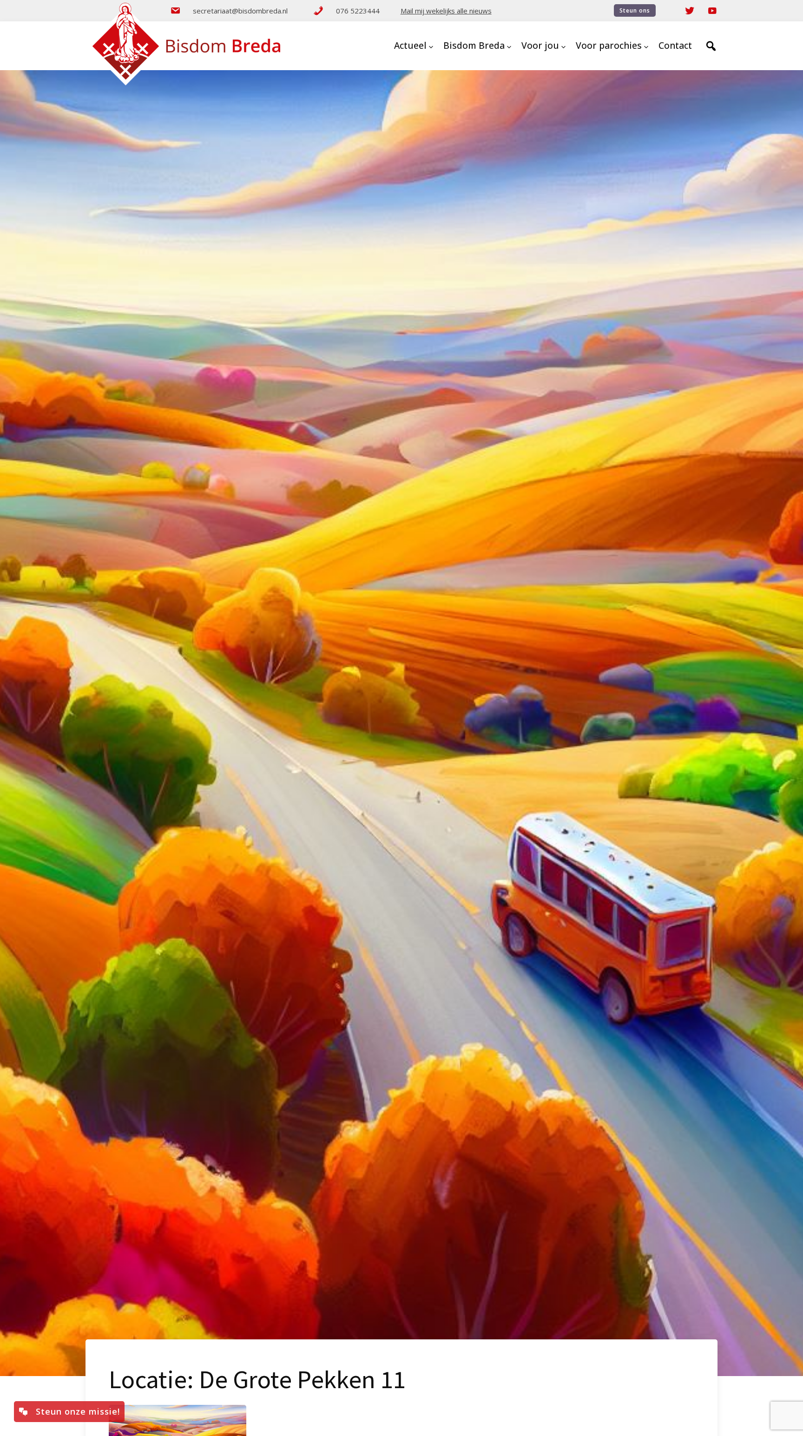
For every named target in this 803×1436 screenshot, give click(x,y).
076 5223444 (358, 10)
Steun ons (634, 10)
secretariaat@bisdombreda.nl (240, 10)
